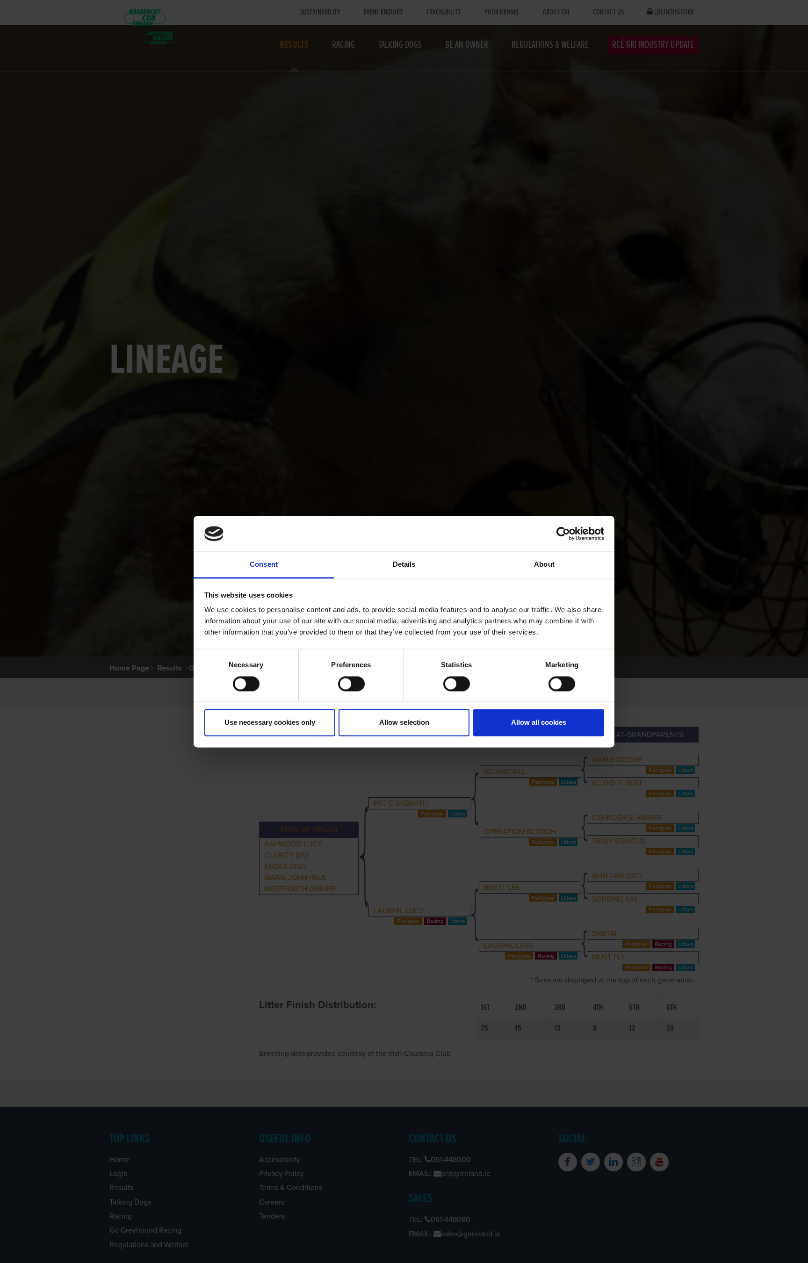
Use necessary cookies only (269, 723)
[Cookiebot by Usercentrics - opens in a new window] (563, 534)
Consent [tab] (264, 565)
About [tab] (544, 565)
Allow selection (404, 723)
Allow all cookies (538, 723)
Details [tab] (404, 565)
